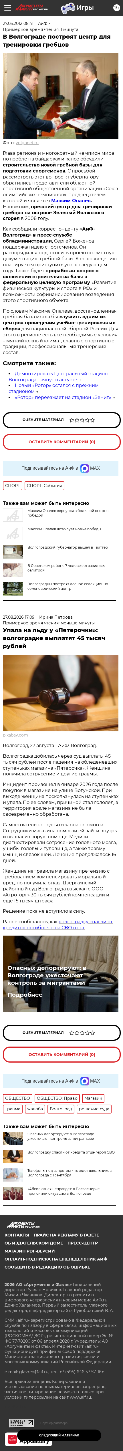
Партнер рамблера (54, 1423)
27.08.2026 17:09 (19, 617)
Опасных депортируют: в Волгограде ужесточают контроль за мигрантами (46, 975)
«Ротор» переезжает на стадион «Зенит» (63, 397)
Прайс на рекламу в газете (66, 1235)
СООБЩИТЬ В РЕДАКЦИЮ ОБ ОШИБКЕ (47, 1267)
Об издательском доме (34, 1243)
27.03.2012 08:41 (18, 23)
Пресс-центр (83, 1243)
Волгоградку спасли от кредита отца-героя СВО (71, 1152)
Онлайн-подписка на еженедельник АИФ (56, 1259)
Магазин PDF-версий (30, 1251)
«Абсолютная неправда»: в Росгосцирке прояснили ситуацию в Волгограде (63, 1191)
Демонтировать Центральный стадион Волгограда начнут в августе (58, 376)
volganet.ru (27, 142)
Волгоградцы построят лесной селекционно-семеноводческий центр (68, 586)
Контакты (17, 1235)
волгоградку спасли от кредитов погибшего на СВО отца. (58, 924)
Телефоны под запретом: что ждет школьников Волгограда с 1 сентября (69, 1172)
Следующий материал (59, 1435)
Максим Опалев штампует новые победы (64, 529)
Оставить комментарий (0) (62, 441)
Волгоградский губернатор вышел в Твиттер (67, 547)
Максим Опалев (71, 200)
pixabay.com (15, 735)
